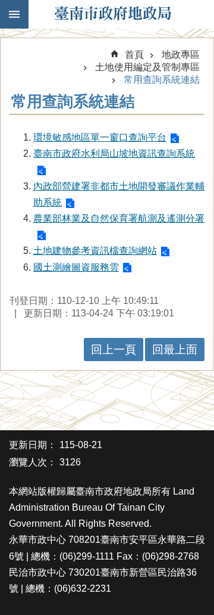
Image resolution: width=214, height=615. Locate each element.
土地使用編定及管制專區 (147, 67)
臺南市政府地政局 (113, 14)
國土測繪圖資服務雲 (76, 267)
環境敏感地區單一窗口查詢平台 (99, 137)
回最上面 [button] (174, 349)
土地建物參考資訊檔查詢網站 (95, 251)
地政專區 (181, 54)
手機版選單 (14, 14)
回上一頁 (113, 349)
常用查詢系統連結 (162, 79)
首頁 (134, 54)
